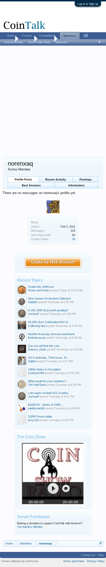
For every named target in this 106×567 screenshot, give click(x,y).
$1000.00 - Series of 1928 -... (46, 404)
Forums (27, 35)
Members (70, 35)
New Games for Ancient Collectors (49, 298)
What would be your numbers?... (48, 381)
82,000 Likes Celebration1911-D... (49, 322)
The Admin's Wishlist (29, 526)
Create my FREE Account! (53, 262)
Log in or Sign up (87, 3)
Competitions (47, 35)
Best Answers (31, 185)
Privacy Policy (96, 561)
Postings (86, 179)
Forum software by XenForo (19, 561)
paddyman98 (36, 408)
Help (100, 555)
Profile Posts (23, 179)
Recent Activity (55, 179)
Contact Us (88, 555)
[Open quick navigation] (100, 543)
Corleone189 (36, 373)
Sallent (32, 361)
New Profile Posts (39, 42)
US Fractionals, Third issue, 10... (48, 357)
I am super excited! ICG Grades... (49, 392)
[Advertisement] (53, 101)
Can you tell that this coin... (44, 345)
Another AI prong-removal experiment (51, 334)
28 (73, 239)
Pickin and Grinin (38, 290)
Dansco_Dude (37, 349)
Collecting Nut (36, 325)
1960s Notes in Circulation (44, 369)
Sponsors (62, 42)
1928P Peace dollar (40, 416)
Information (76, 185)
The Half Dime (37, 384)
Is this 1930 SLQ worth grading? (48, 310)
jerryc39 (33, 420)
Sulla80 (32, 302)
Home (10, 35)
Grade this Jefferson (41, 286)
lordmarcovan (36, 337)
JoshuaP (33, 313)
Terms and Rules (73, 561)
